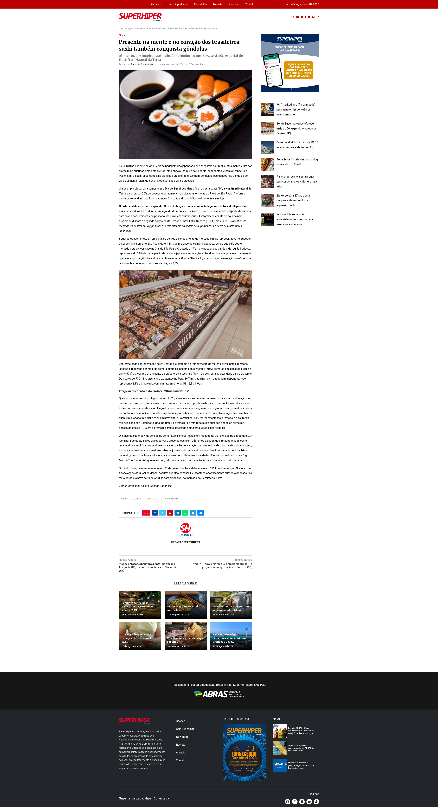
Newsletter (200, 4)
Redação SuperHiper (142, 64)
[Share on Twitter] (162, 513)
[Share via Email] (200, 513)
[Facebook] (305, 17)
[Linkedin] (309, 17)
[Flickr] (302, 17)
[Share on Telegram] (193, 513)
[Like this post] (147, 513)
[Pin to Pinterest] (170, 513)
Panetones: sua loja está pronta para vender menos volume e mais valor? (297, 181)
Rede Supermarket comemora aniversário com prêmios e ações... (230, 638)
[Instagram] (313, 17)
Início (121, 28)
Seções (154, 4)
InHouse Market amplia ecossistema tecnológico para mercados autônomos (294, 219)
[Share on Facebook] (155, 513)
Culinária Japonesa (131, 499)
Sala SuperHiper (178, 4)
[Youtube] (297, 17)
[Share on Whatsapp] (185, 513)
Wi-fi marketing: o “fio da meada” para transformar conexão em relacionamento (295, 109)
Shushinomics (172, 499)
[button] (290, 63)
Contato (249, 4)
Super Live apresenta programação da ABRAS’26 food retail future (301, 748)
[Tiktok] (317, 17)
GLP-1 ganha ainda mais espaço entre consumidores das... (139, 638)
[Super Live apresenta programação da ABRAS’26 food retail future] (280, 748)
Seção (129, 28)
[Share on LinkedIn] (178, 513)
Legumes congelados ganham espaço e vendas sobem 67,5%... (137, 606)
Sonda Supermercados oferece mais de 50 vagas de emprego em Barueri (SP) (296, 128)
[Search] (292, 17)
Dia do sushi (153, 499)
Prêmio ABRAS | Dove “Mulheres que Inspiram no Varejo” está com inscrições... (302, 730)
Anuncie (234, 4)
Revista (217, 4)
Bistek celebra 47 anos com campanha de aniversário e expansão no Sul (293, 200)
